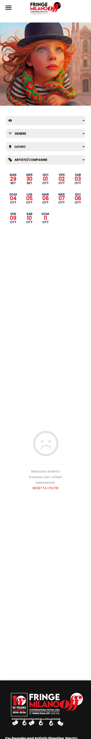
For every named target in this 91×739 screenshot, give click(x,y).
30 (29, 179)
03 (78, 179)
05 (29, 198)
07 (62, 198)
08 (78, 198)
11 (45, 218)
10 (29, 218)
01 (45, 179)
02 (62, 179)
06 (45, 198)
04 (13, 198)
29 (13, 179)
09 (13, 218)
